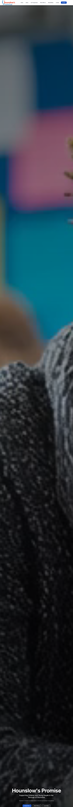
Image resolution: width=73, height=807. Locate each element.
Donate (63, 2)
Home (22, 2)
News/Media (50, 2)
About (27, 2)
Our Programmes (34, 2)
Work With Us (43, 2)
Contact (57, 2)
